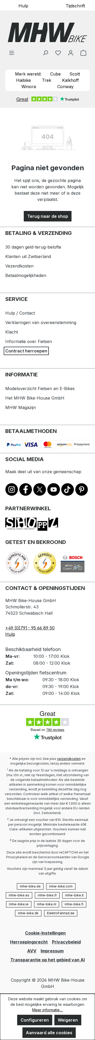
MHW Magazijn (20, 407)
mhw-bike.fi (74, 904)
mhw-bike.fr (47, 895)
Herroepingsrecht (29, 942)
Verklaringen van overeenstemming (40, 322)
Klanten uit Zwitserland (28, 256)
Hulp (23, 5)
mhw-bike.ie (18, 904)
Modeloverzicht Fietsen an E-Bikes (40, 388)
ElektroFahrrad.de (60, 913)
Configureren (35, 1020)
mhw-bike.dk (28, 913)
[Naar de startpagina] (47, 32)
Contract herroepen (26, 351)
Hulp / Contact (20, 313)
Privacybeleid (66, 942)
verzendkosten (69, 759)
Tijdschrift (75, 5)
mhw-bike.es (19, 895)
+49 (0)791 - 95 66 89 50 (30, 627)
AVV (31, 950)
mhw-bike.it (74, 895)
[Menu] (11, 52)
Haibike (23, 80)
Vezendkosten (19, 266)
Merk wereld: (28, 74)
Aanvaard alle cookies (49, 1032)
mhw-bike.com (61, 886)
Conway (65, 86)
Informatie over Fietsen (28, 341)
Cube (55, 74)
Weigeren (68, 1020)
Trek (46, 80)
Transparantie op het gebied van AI (47, 959)
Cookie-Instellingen (45, 933)
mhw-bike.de (30, 886)
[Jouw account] (70, 52)
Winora (28, 86)
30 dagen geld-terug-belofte (33, 247)
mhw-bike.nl (46, 904)
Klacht (11, 332)
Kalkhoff (70, 80)
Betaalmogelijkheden (25, 275)
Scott (74, 74)
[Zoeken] (45, 52)
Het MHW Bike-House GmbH (34, 398)
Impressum (52, 950)
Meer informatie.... (47, 1010)
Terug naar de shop (47, 216)
